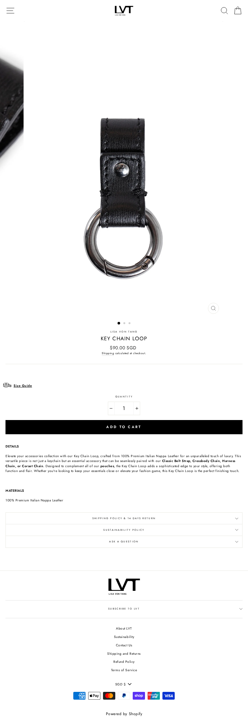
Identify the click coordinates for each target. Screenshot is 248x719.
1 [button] (119, 323)
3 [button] (130, 323)
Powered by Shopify (124, 714)
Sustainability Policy (123, 530)
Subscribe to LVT (124, 609)
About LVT (124, 628)
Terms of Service (124, 670)
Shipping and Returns (123, 653)
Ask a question (124, 541)
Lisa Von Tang (124, 332)
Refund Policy (124, 661)
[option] (124, 169)
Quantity (124, 396)
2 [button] (125, 323)
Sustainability (124, 636)
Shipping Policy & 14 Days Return (124, 518)
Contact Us (124, 645)
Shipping (108, 353)
